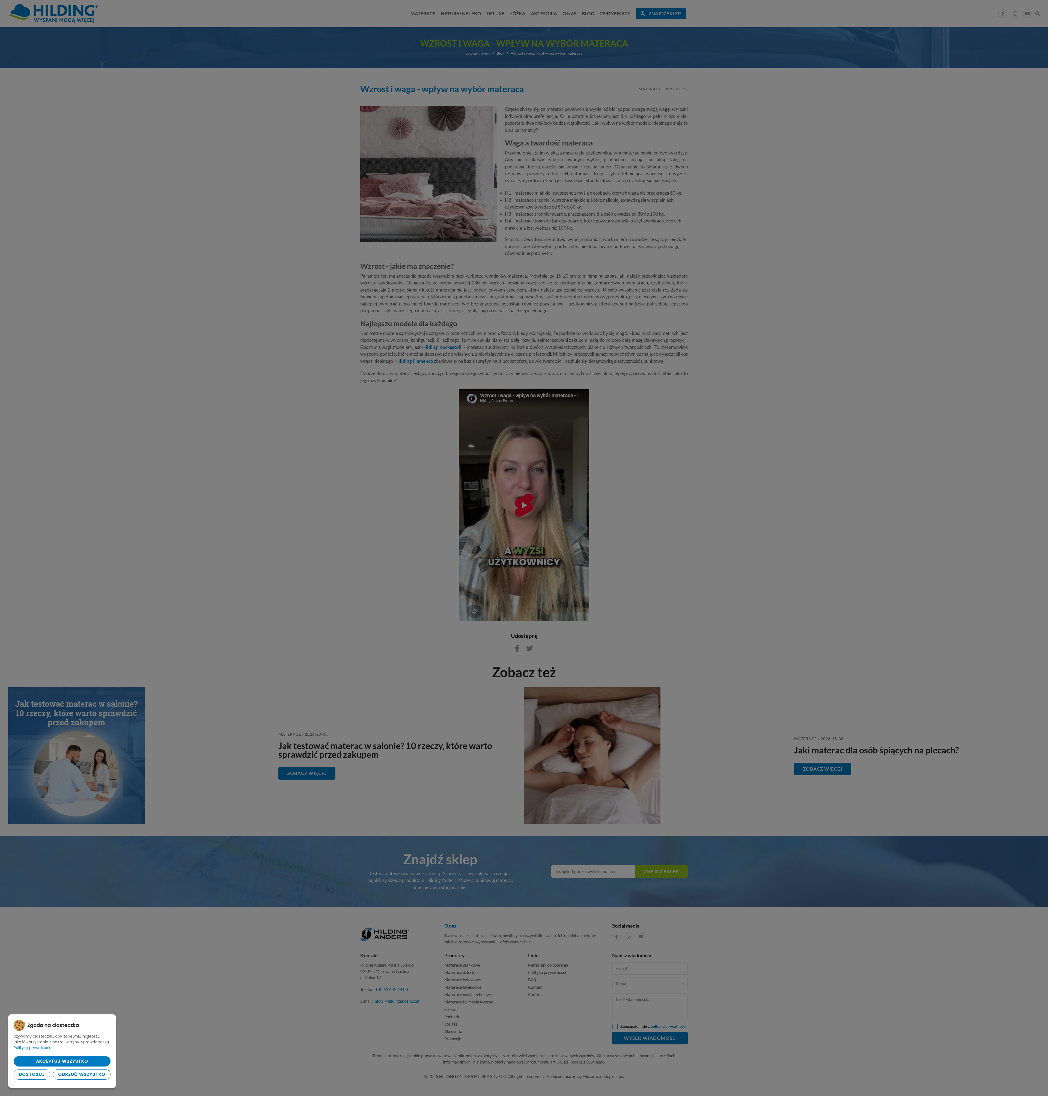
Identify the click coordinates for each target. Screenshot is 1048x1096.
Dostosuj (32, 1074)
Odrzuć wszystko (81, 1074)
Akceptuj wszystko (62, 1061)
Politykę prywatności (33, 1047)
